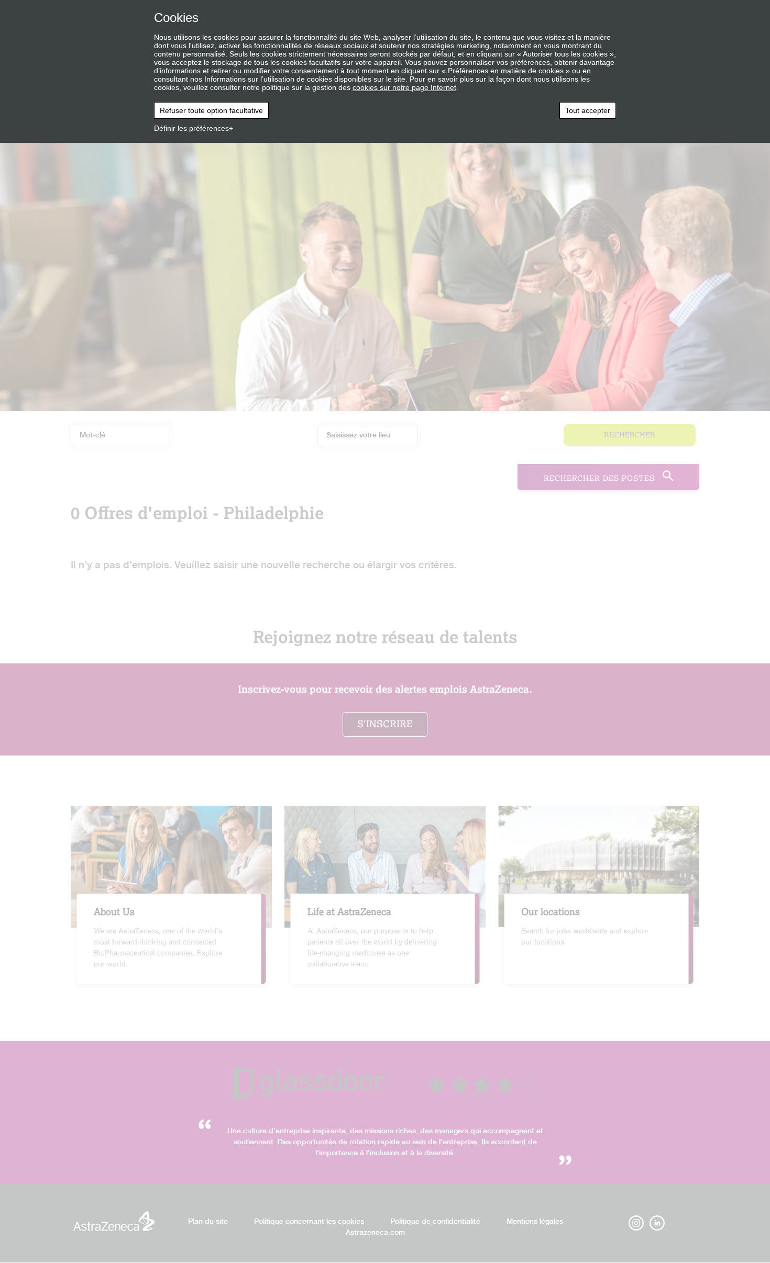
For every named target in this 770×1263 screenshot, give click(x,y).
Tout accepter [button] (587, 110)
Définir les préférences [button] (191, 128)
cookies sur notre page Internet (404, 87)
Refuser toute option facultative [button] (211, 110)
